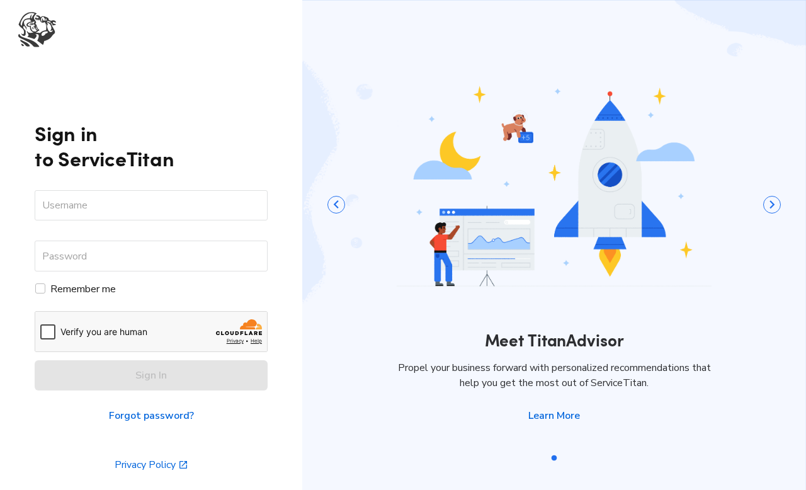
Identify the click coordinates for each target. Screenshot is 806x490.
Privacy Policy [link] (145, 465)
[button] (554, 416)
